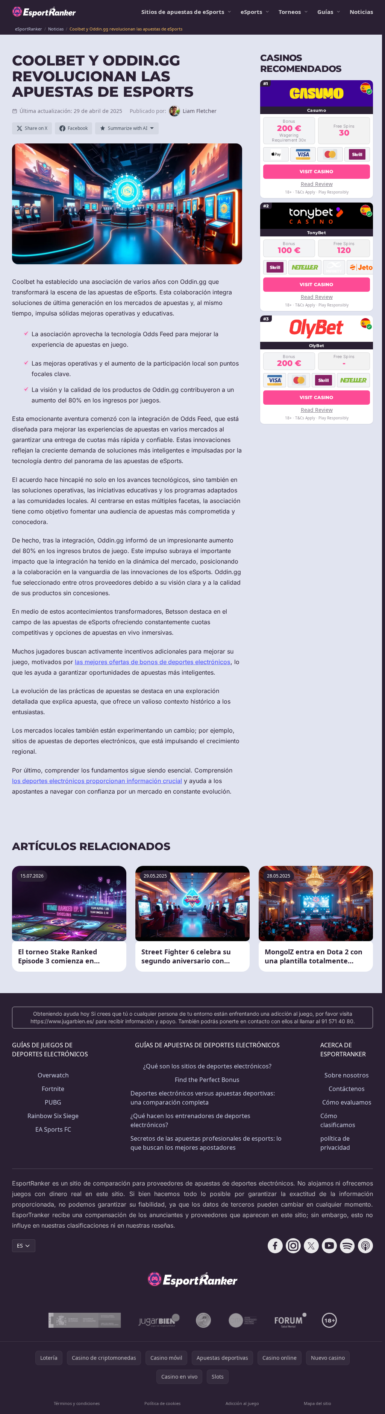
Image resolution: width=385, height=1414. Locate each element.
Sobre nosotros (346, 1075)
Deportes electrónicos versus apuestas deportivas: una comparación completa (202, 1097)
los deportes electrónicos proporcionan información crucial (97, 781)
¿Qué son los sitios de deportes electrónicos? (207, 1066)
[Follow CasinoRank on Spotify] (347, 1245)
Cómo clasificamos (337, 1120)
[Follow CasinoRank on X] (311, 1245)
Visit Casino (316, 171)
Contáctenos (347, 1089)
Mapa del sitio (317, 1403)
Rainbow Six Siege (53, 1116)
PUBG (53, 1102)
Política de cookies (162, 1403)
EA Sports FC (53, 1129)
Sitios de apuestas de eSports (182, 11)
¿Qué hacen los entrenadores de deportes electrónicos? (190, 1120)
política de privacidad (335, 1143)
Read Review (317, 183)
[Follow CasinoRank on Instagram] (293, 1245)
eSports (251, 11)
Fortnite (53, 1089)
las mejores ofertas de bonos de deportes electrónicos (152, 662)
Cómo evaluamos (346, 1102)
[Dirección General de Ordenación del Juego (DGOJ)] (85, 1320)
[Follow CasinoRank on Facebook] (275, 1245)
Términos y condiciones (77, 1403)
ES (20, 1245)
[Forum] (291, 1320)
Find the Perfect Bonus (207, 1080)
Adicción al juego (242, 1403)
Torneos (290, 11)
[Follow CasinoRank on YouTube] (329, 1245)
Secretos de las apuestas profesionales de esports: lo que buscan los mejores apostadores (206, 1143)
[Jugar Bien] (158, 1320)
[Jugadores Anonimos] (203, 1320)
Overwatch (53, 1075)
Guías (325, 11)
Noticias (361, 11)
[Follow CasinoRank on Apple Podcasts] (365, 1245)
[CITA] (243, 1320)
